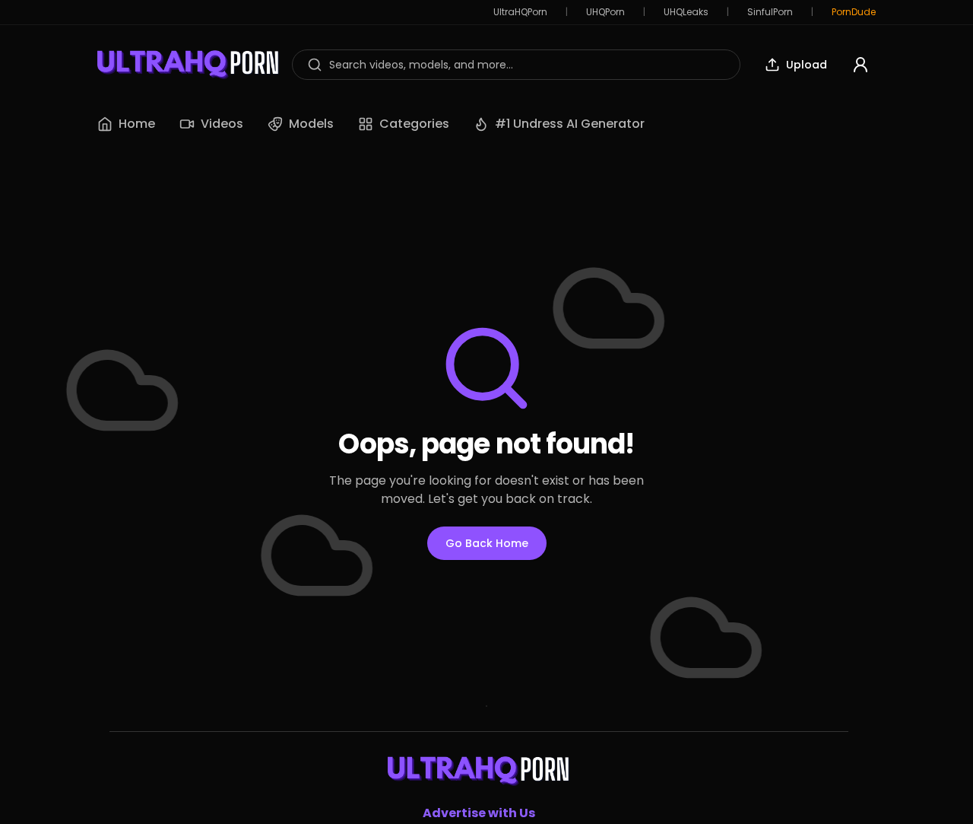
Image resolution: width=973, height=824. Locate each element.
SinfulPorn (770, 12)
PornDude (854, 12)
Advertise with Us (479, 813)
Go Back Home (486, 543)
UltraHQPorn (520, 12)
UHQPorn (605, 12)
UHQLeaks (686, 12)
